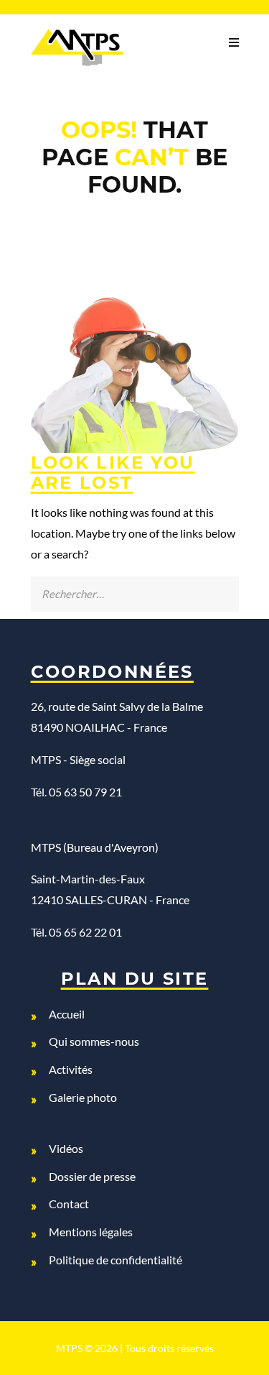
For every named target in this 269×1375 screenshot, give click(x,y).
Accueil (67, 1014)
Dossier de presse (92, 1176)
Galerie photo (83, 1097)
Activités (71, 1069)
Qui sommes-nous (94, 1041)
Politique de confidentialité (115, 1259)
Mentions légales (91, 1231)
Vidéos (66, 1148)
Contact (69, 1203)
